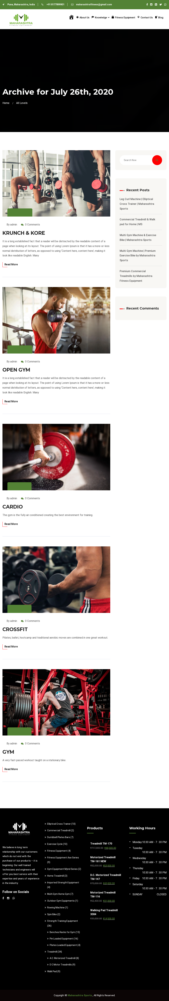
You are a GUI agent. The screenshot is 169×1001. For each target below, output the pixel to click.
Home (6, 103)
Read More (11, 264)
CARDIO (12, 507)
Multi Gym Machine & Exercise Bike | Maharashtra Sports (138, 238)
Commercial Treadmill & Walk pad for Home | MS (137, 222)
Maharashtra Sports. (80, 995)
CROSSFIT (15, 629)
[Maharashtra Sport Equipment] (21, 19)
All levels (22, 103)
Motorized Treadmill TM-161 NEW (103, 859)
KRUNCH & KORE (23, 233)
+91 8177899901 (55, 4)
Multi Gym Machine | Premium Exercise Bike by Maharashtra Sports (138, 255)
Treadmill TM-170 (101, 843)
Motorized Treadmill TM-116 (103, 894)
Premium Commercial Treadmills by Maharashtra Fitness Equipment (136, 276)
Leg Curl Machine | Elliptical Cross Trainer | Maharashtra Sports (137, 204)
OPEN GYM (16, 370)
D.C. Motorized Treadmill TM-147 (105, 877)
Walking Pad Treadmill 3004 (104, 912)
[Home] (71, 17)
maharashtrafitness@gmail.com (94, 4)
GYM (8, 752)
